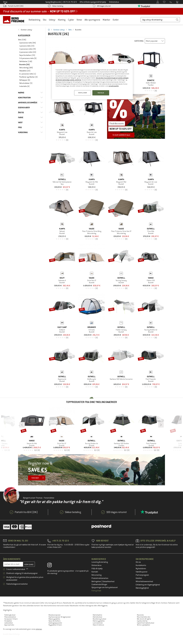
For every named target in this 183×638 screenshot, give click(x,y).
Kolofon (139, 578)
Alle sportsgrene (92, 19)
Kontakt (95, 572)
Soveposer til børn (11, 619)
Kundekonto (141, 565)
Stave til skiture (98, 625)
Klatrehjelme (97, 615)
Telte (70, 30)
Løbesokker (8, 623)
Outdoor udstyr (59, 30)
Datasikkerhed (108, 581)
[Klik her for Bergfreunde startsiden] (14, 19)
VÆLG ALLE (101, 93)
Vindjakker (8, 621)
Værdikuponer (141, 572)
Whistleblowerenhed (144, 581)
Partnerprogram (142, 575)
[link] (30, 29)
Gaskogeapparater (55, 623)
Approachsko (9, 625)
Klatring (61, 19)
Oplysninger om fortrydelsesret (105, 587)
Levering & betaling (100, 562)
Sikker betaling (57, 6)
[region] (92, 81)
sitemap (39, 629)
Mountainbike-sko (143, 617)
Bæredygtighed (142, 588)
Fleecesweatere (10, 617)
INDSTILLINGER (82, 93)
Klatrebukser (97, 617)
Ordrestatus (96, 565)
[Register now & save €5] (91, 469)
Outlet (116, 19)
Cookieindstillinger (99, 584)
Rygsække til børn (55, 625)
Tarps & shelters (55, 621)
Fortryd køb (96, 590)
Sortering (139, 41)
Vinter (79, 19)
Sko (44, 19)
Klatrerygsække (99, 621)
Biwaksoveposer (55, 615)
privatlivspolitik (114, 86)
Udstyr (52, 19)
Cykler (71, 19)
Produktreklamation (100, 578)
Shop (5, 2)
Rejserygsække (54, 619)
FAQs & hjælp (97, 568)
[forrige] (22, 425)
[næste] (161, 425)
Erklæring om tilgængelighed (148, 584)
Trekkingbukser (10, 615)
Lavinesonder (98, 623)
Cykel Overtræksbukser (145, 623)
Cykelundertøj (142, 621)
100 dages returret (104, 6)
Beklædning (34, 19)
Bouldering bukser (99, 619)
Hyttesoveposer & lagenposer (60, 617)
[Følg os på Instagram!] (51, 566)
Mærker (106, 19)
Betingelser (96, 581)
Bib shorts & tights (144, 619)
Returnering (96, 575)
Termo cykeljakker (143, 625)
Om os (138, 562)
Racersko (140, 615)
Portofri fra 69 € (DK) (15, 6)
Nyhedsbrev (141, 568)
